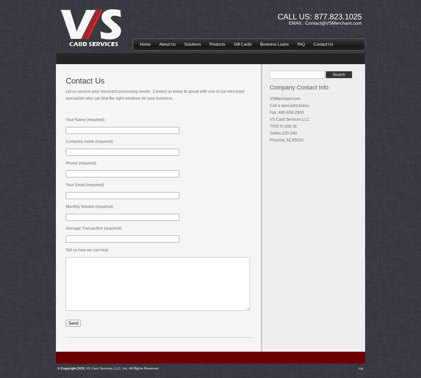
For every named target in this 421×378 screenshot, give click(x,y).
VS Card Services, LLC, (104, 368)
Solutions (192, 44)
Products (217, 44)
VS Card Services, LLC (92, 38)
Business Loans (274, 44)
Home (145, 44)
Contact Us (323, 44)
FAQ (301, 44)
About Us (167, 44)
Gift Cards (243, 44)
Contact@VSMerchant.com (333, 23)
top (361, 368)
